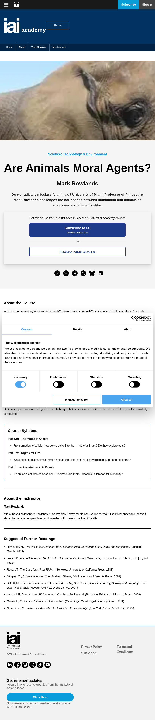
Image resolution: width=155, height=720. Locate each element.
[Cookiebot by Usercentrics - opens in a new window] (134, 318)
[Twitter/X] (32, 665)
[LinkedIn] (10, 665)
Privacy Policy (91, 646)
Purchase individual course (77, 252)
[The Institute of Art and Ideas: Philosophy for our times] (6, 4)
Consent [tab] (27, 329)
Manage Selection (76, 399)
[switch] (58, 384)
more (58, 25)
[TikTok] (40, 665)
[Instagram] (25, 665)
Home (9, 47)
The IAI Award (38, 47)
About (22, 47)
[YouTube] (47, 665)
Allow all (126, 399)
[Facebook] (17, 665)
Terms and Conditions (125, 649)
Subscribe (88, 653)
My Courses (59, 47)
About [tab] (128, 329)
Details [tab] (77, 329)
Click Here (40, 697)
